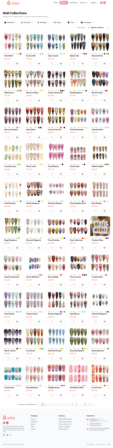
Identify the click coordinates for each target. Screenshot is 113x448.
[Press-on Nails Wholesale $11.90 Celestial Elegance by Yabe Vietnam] (100, 300)
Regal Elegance (10, 240)
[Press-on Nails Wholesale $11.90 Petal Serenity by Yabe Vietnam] (13, 189)
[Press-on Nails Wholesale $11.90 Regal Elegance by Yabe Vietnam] (13, 226)
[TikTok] (11, 435)
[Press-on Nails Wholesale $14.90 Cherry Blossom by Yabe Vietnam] (78, 226)
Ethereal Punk (97, 56)
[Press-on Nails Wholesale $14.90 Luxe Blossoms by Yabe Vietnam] (13, 152)
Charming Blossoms (78, 203)
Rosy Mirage (97, 203)
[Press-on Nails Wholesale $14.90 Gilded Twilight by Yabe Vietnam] (100, 152)
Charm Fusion (75, 277)
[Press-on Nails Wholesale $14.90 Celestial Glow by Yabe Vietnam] (100, 115)
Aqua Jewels (53, 56)
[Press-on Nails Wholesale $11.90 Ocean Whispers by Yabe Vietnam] (35, 263)
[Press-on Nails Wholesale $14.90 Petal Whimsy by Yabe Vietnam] (56, 152)
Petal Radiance (76, 93)
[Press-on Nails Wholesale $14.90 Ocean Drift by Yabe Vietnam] (35, 42)
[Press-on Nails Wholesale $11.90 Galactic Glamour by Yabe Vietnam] (56, 189)
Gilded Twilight (98, 166)
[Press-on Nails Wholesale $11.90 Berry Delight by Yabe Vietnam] (56, 263)
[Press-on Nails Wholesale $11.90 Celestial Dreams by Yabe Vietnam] (56, 337)
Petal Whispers (32, 388)
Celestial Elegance (99, 314)
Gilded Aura (9, 93)
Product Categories (64, 426)
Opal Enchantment (11, 277)
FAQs (108, 444)
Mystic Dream (97, 93)
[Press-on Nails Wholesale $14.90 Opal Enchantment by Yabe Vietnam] (13, 263)
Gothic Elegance (32, 203)
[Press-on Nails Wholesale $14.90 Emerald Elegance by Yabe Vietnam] (78, 337)
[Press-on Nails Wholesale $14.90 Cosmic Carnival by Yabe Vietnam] (56, 115)
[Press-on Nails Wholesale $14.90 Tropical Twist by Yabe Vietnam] (35, 300)
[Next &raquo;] (93, 404)
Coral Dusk (30, 351)
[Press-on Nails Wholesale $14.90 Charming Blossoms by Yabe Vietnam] (78, 189)
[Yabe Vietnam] (13, 2)
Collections (74, 3)
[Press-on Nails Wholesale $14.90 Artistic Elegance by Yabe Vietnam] (56, 300)
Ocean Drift (30, 56)
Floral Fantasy (54, 240)
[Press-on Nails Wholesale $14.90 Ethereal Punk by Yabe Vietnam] (100, 42)
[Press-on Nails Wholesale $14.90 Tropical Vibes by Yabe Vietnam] (100, 226)
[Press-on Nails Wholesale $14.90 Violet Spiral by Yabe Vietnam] (13, 300)
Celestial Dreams (55, 351)
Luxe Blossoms (10, 166)
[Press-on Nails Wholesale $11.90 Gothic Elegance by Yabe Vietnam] (35, 189)
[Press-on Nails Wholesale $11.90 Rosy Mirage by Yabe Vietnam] (100, 189)
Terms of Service (100, 444)
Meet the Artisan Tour (65, 424)
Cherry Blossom (76, 240)
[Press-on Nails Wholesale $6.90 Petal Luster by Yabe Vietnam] (35, 152)
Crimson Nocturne (55, 93)
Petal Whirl (8, 56)
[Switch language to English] (7, 423)
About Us (33, 419)
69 (85, 404)
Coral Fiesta (97, 388)
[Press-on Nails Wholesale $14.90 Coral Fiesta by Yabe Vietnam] (100, 373)
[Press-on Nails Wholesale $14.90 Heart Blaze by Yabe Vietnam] (35, 115)
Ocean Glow (9, 388)
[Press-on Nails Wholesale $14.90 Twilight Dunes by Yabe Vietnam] (56, 373)
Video (32, 426)
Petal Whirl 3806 (76, 388)
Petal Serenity (10, 203)
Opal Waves (75, 314)
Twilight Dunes (54, 388)
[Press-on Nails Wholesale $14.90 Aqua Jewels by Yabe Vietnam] (56, 42)
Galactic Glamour (55, 203)
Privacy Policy (90, 444)
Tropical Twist (32, 314)
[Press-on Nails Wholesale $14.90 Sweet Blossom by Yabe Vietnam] (100, 337)
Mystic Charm (9, 351)
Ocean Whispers (32, 277)
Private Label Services (65, 421)
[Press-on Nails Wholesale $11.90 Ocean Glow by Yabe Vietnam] (13, 373)
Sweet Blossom (98, 351)
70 (89, 404)
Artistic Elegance (55, 314)
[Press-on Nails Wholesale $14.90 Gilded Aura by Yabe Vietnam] (13, 79)
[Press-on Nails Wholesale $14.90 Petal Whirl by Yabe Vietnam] (13, 42)
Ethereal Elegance (33, 240)
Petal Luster (31, 166)
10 (76, 404)
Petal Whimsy (53, 166)
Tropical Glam (97, 277)
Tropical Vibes (97, 240)
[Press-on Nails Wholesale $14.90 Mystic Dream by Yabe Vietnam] (100, 79)
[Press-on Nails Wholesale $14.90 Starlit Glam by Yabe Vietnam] (78, 152)
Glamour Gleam (32, 93)
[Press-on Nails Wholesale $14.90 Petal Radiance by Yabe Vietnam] (78, 79)
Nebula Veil (74, 56)
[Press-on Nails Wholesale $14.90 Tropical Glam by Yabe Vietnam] (100, 263)
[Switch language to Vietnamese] (4, 423)
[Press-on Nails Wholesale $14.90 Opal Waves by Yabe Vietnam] (78, 300)
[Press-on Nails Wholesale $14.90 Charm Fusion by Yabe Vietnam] (78, 263)
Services (84, 3)
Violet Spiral (9, 314)
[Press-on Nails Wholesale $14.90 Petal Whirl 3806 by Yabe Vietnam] (78, 373)
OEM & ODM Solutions (65, 419)
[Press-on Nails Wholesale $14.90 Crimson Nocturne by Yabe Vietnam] (56, 79)
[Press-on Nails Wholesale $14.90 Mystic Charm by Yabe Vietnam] (13, 337)
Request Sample (63, 429)
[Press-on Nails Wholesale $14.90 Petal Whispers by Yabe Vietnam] (35, 373)
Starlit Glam (74, 166)
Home (56, 3)
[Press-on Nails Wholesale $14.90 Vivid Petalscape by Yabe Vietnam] (78, 115)
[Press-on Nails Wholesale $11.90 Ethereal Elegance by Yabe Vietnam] (35, 226)
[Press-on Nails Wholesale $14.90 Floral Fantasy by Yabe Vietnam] (56, 226)
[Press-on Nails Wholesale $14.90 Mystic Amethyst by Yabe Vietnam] (13, 115)
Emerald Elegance (77, 351)
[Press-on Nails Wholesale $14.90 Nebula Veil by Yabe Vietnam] (78, 42)
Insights (95, 3)
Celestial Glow (97, 130)
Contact (33, 429)
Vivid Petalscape (76, 130)
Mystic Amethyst (11, 130)
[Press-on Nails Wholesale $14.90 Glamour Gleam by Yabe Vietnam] (35, 79)
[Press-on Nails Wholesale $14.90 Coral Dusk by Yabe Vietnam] (35, 337)
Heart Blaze (30, 130)
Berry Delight (53, 277)
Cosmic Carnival (54, 130)
